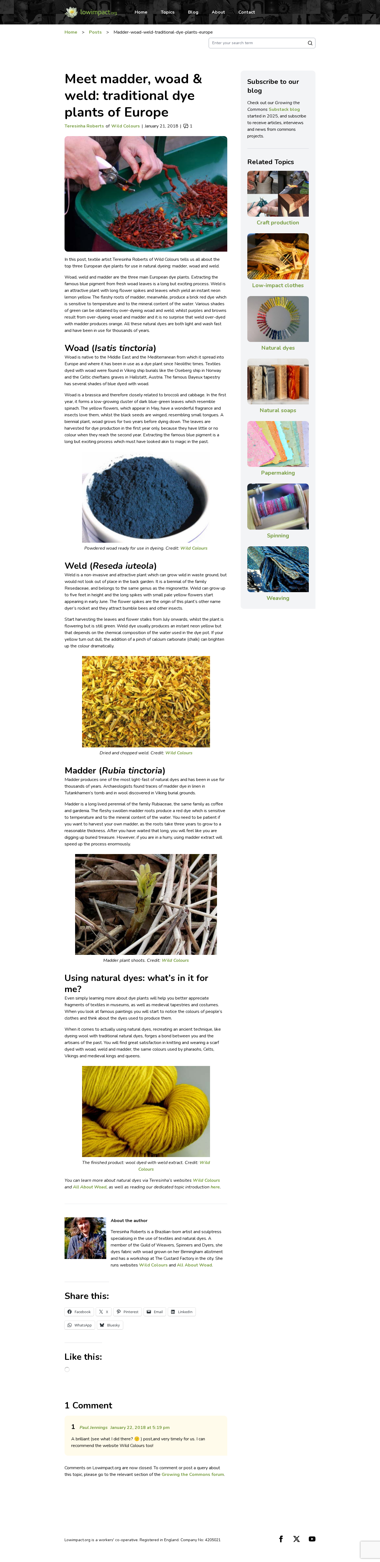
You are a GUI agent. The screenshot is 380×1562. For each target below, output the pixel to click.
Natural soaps (278, 410)
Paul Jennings (94, 1428)
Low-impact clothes (278, 285)
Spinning (278, 535)
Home (141, 12)
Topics (168, 12)
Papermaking (278, 473)
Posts (95, 32)
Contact (246, 12)
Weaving (278, 598)
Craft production (278, 222)
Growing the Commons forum (193, 1474)
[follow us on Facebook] (281, 1539)
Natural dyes (278, 348)
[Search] (310, 43)
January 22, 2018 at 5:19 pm (140, 1428)
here (215, 1187)
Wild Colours (125, 126)
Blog (193, 12)
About (218, 12)
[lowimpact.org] (91, 12)
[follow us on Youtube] (312, 1539)
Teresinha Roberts (84, 126)
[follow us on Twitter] (296, 1539)
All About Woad (90, 1187)
